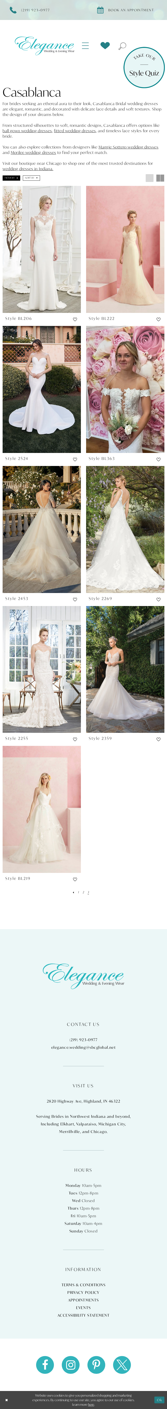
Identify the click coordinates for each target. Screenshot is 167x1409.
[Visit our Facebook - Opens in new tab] (45, 1365)
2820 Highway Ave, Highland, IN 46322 (83, 1101)
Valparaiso (86, 1124)
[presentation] (42, 249)
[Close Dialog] (7, 1400)
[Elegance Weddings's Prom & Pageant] (44, 46)
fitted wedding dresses (75, 130)
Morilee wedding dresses (33, 152)
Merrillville (69, 1131)
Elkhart (67, 1124)
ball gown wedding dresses (27, 130)
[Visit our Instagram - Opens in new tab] (71, 1365)
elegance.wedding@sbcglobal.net (83, 1047)
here (91, 1404)
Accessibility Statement (83, 1315)
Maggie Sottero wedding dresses (128, 147)
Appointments (83, 1300)
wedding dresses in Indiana (27, 168)
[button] (88, 46)
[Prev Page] (73, 892)
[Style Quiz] (144, 67)
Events (83, 1307)
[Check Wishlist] (105, 46)
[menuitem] (88, 46)
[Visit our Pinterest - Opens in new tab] (96, 1365)
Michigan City (111, 1124)
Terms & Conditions (84, 1284)
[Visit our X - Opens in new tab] (122, 1365)
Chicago (99, 1131)
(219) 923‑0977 (84, 1039)
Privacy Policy (83, 1292)
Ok (159, 1400)
